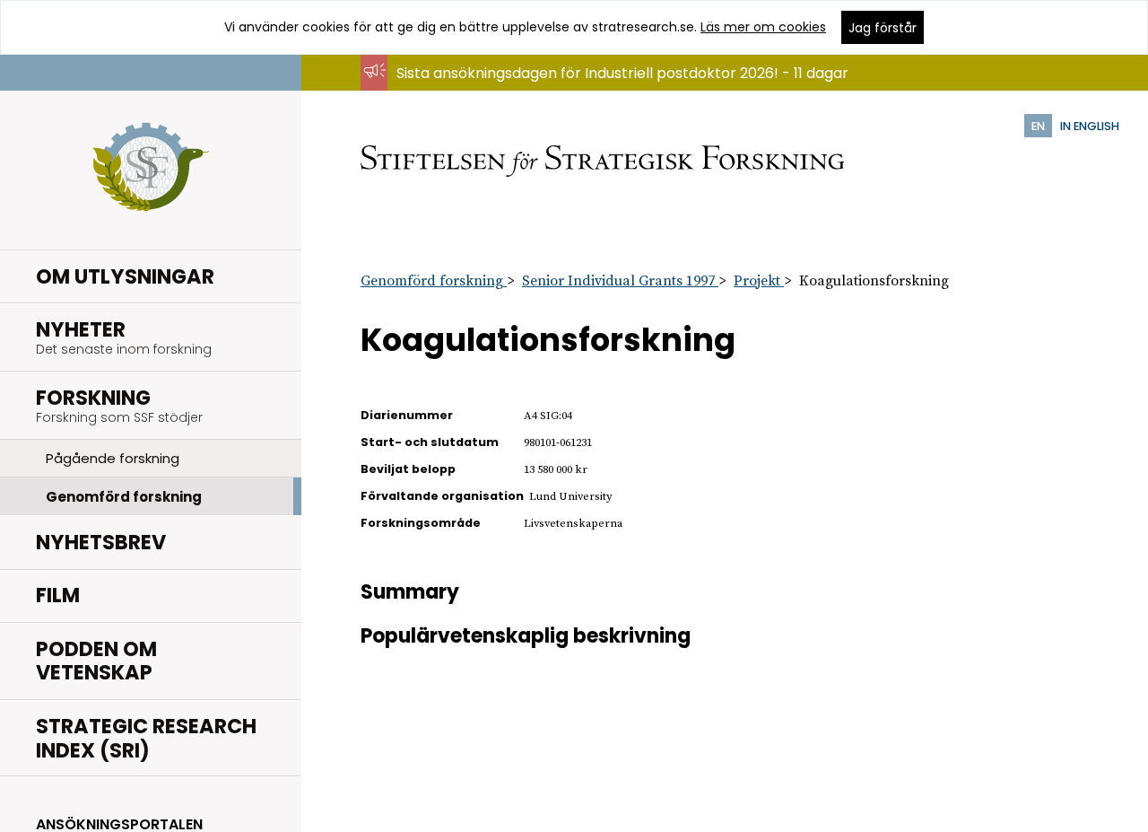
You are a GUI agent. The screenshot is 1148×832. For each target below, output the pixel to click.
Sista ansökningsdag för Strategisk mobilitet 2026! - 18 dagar (609, 90)
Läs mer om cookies (763, 27)
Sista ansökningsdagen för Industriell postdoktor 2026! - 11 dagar (622, 73)
